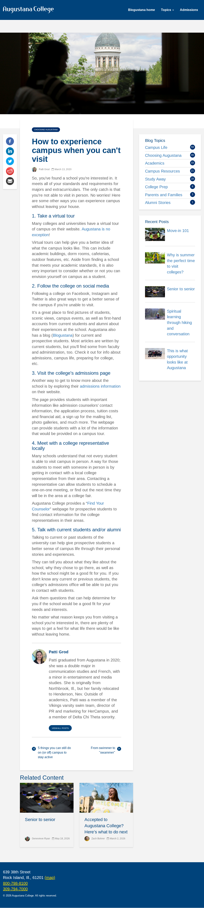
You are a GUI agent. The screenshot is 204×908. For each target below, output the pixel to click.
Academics (154, 163)
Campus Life (156, 147)
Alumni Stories (158, 202)
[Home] (30, 10)
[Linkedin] (10, 151)
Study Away (155, 179)
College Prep (156, 187)
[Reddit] (10, 171)
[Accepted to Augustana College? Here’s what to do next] (106, 798)
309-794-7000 (15, 889)
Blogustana (63, 335)
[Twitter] (10, 161)
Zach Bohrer (98, 838)
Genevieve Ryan (41, 838)
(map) (50, 877)
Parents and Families (163, 195)
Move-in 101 (178, 230)
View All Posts (60, 728)
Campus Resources (162, 171)
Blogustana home (141, 10)
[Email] (10, 181)
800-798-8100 (15, 883)
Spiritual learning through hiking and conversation (179, 322)
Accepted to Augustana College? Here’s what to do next (106, 825)
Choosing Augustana (46, 130)
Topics (166, 10)
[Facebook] (10, 141)
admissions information (100, 386)
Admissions (189, 10)
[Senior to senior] (47, 798)
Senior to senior (40, 819)
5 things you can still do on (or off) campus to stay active (54, 752)
